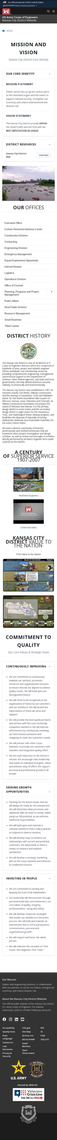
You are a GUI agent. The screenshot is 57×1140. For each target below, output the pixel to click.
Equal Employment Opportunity (21, 260)
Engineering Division (16, 248)
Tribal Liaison (12, 326)
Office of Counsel (14, 285)
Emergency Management (18, 254)
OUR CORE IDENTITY (20, 73)
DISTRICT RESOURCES (21, 144)
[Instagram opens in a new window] (10, 1019)
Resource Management (17, 313)
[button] (26, 5)
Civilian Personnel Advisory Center (23, 229)
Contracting (11, 241)
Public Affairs (12, 301)
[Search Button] (47, 11)
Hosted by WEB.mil (27, 1085)
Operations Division (15, 279)
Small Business (13, 319)
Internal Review (13, 266)
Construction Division (16, 235)
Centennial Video (28, 527)
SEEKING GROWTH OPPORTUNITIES (18, 789)
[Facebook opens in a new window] (4, 1019)
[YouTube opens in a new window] (22, 1019)
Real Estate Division (16, 307)
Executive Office (13, 223)
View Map (43, 155)
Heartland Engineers (28, 495)
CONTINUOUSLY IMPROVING (26, 666)
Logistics (9, 273)
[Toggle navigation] (52, 11)
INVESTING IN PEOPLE (21, 878)
